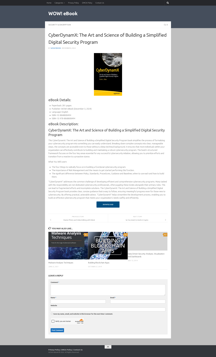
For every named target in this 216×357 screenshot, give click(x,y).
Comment (55, 282)
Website (54, 305)
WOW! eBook (63, 13)
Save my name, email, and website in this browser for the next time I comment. (83, 314)
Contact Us (99, 3)
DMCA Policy (87, 3)
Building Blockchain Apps (98, 263)
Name (53, 298)
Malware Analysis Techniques (60, 263)
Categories (59, 3)
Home (49, 3)
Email (113, 298)
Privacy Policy (73, 3)
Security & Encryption (59, 25)
